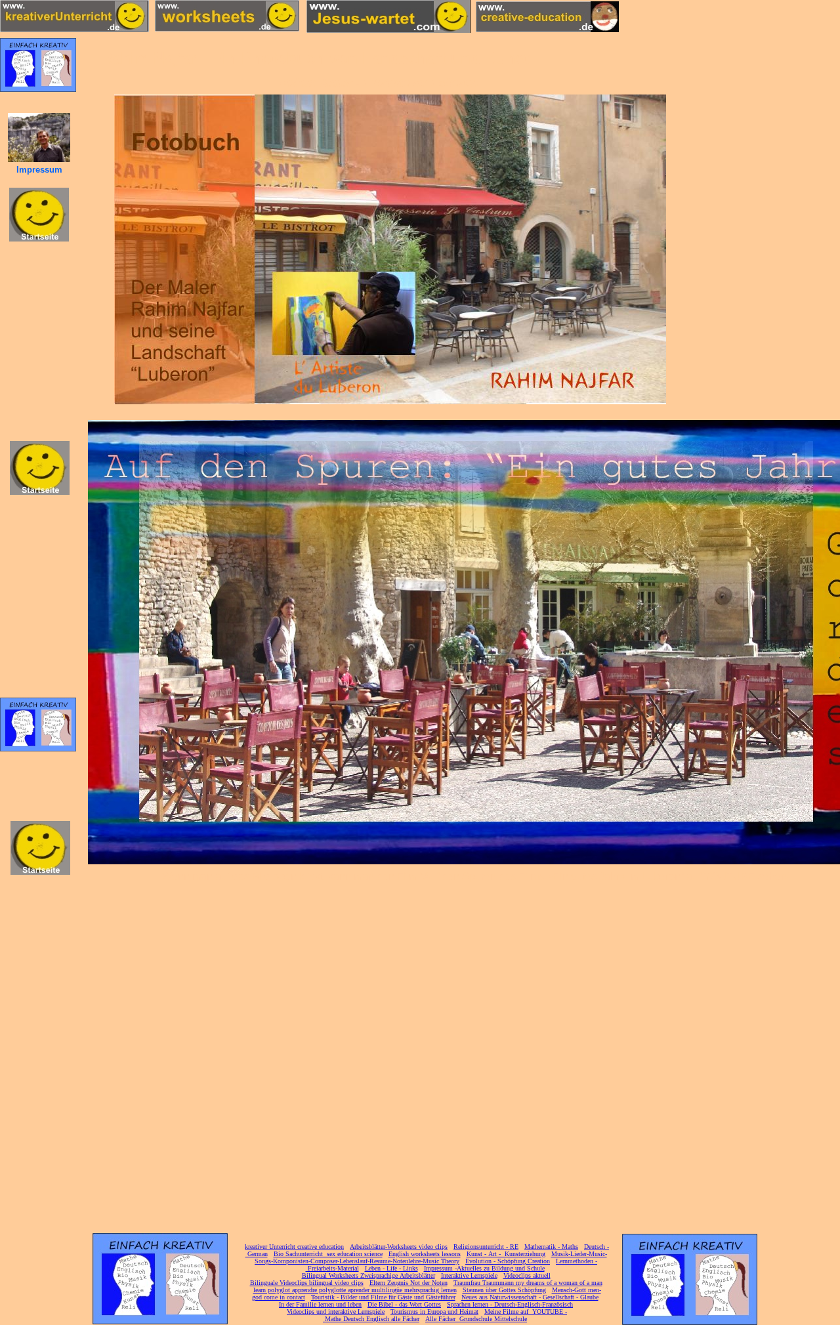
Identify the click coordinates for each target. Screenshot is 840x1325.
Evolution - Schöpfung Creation (507, 1261)
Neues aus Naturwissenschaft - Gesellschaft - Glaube (529, 1297)
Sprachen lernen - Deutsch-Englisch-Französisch (510, 1304)
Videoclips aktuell (527, 1275)
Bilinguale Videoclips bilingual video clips (307, 1282)
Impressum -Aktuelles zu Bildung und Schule (484, 1268)
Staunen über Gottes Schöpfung (504, 1289)
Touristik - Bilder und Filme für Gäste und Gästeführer (383, 1297)
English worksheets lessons (424, 1253)
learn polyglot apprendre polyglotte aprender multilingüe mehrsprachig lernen (355, 1289)
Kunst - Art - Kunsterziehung (506, 1253)
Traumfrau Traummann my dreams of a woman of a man (527, 1282)
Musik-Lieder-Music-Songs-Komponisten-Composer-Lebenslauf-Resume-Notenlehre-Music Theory (431, 1257)
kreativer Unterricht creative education (294, 1246)
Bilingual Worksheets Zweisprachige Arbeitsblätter (368, 1275)
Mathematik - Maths (551, 1246)
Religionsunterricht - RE (485, 1246)
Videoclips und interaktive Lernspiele (336, 1311)
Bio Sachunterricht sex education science (328, 1253)
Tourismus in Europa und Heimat (434, 1311)
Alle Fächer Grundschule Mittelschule (476, 1318)
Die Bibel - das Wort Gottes (404, 1304)
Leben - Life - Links (391, 1268)
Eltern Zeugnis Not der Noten (408, 1282)
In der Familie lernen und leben (320, 1304)
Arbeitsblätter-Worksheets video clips (399, 1246)
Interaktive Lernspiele (469, 1275)
